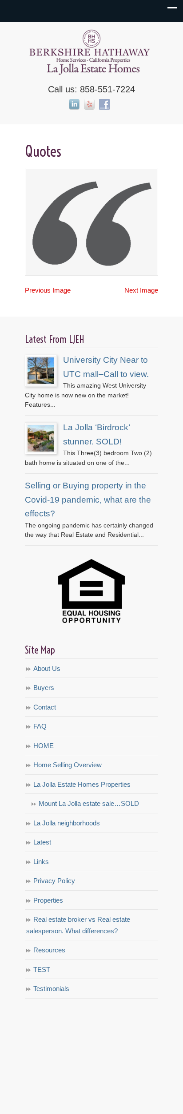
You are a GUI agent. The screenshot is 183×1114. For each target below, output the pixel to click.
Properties (48, 900)
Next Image (141, 290)
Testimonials (51, 988)
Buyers (43, 687)
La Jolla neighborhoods (66, 823)
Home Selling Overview (67, 765)
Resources (49, 950)
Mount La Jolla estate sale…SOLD (89, 803)
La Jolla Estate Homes (91, 51)
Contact (44, 707)
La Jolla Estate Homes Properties (82, 784)
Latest (42, 842)
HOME (43, 745)
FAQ (40, 726)
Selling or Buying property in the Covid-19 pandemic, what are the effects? (88, 499)
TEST (41, 969)
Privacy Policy (54, 880)
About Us (46, 668)
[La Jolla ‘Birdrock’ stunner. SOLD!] (41, 449)
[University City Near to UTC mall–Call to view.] (41, 381)
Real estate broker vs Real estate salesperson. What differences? (78, 925)
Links (41, 861)
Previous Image (48, 290)
